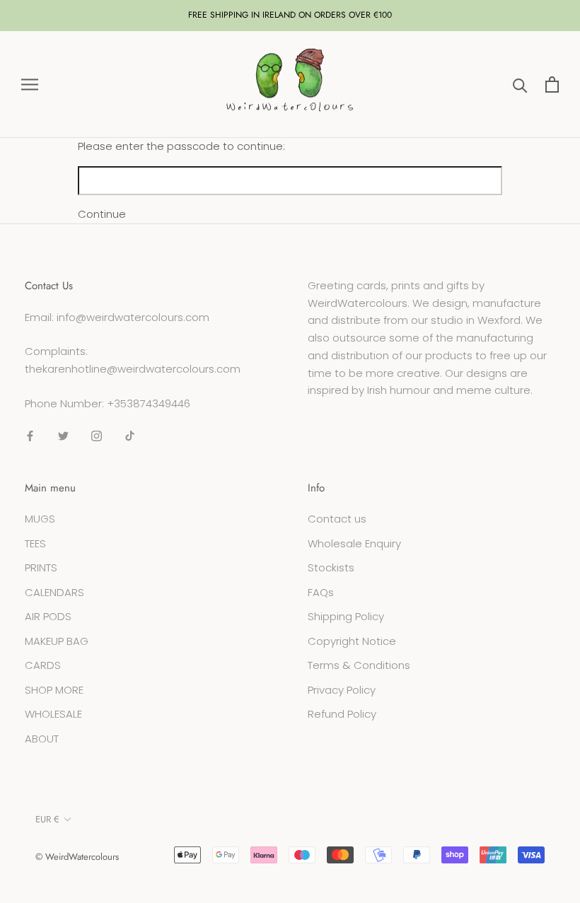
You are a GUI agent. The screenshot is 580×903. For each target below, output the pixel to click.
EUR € (47, 819)
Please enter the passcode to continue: (181, 146)
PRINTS (41, 567)
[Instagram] (96, 436)
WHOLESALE (53, 713)
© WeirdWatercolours (77, 856)
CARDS (43, 665)
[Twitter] (63, 436)
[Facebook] (30, 436)
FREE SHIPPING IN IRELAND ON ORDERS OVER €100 (290, 14)
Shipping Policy (346, 616)
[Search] (520, 84)
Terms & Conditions (359, 665)
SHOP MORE (54, 689)
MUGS (40, 518)
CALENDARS (54, 592)
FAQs (321, 592)
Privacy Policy (342, 689)
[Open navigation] (29, 84)
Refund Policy (342, 713)
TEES (35, 543)
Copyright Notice (352, 641)
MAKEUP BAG (56, 641)
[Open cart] (552, 84)
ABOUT (42, 738)
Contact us (337, 518)
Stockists (331, 567)
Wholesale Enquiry (354, 543)
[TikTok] (129, 436)
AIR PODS (48, 616)
